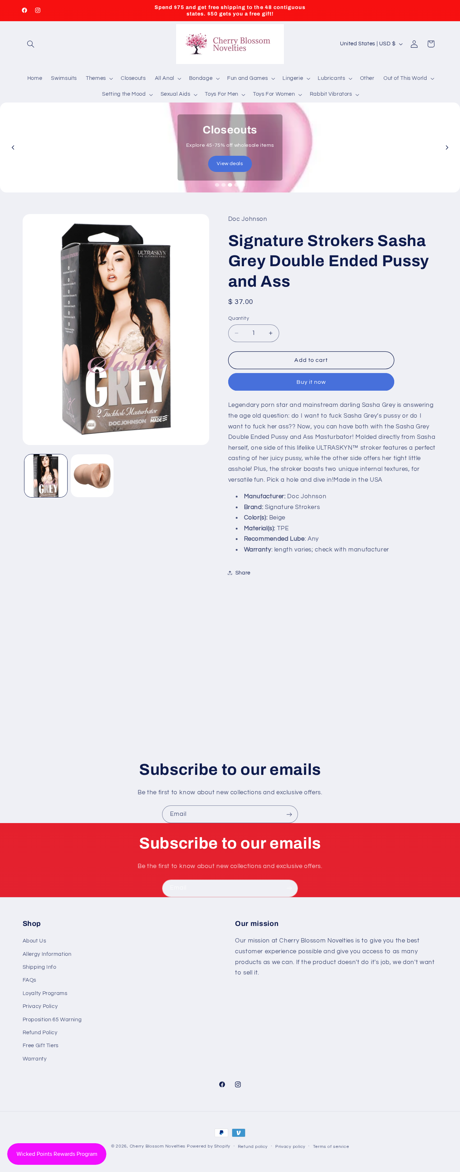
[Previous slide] (13, 147)
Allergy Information (47, 954)
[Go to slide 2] (223, 185)
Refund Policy (40, 1032)
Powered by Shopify (208, 1146)
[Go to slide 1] (217, 185)
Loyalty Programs (45, 993)
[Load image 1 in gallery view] (45, 475)
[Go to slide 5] (243, 185)
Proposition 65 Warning (52, 1019)
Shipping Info (39, 967)
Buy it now (311, 382)
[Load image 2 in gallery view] (92, 475)
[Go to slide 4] (236, 185)
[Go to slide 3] (230, 185)
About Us (34, 941)
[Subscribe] (289, 814)
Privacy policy (290, 1147)
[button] (31, 44)
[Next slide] (447, 147)
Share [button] (242, 572)
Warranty (35, 1059)
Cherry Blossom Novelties (158, 1146)
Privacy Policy (40, 1006)
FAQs (30, 980)
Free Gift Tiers (41, 1045)
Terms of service (331, 1147)
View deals (230, 163)
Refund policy (253, 1147)
